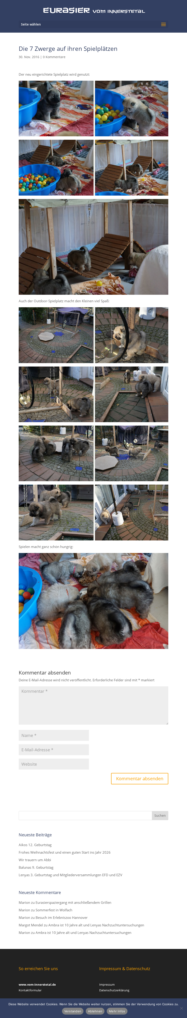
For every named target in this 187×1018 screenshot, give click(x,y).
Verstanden (72, 1011)
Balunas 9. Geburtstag (36, 867)
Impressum (107, 984)
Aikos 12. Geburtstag (35, 844)
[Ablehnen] (181, 1008)
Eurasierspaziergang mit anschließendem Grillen (73, 902)
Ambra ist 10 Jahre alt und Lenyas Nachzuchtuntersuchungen (96, 925)
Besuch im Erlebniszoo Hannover (62, 917)
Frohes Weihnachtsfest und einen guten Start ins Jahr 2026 (65, 852)
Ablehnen (95, 1011)
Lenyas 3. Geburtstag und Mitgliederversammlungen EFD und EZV (70, 875)
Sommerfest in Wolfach (54, 910)
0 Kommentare (54, 57)
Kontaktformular (30, 990)
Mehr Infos (117, 1011)
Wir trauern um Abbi (35, 860)
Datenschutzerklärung (114, 990)
